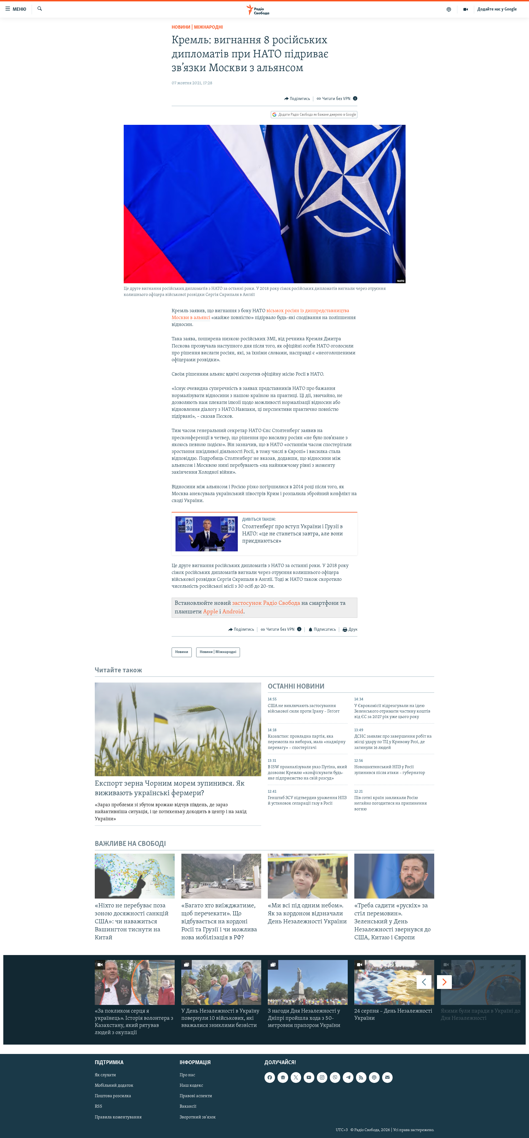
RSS (98, 1107)
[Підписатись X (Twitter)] (296, 1077)
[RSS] (361, 1077)
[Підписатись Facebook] (269, 1077)
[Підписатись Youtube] (309, 1077)
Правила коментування (118, 1117)
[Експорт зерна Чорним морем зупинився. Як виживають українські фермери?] (178, 729)
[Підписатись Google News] (282, 1077)
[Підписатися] (387, 1077)
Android (232, 612)
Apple (210, 612)
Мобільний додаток (114, 1086)
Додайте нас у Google (497, 9)
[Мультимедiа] (465, 9)
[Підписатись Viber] (335, 1077)
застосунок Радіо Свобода (266, 603)
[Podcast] (374, 1077)
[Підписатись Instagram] (322, 1077)
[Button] (297, 99)
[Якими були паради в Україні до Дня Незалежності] (481, 982)
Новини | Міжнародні (197, 27)
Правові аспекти (196, 1096)
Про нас (187, 1075)
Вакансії (188, 1107)
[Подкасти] (449, 9)
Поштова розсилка (113, 1096)
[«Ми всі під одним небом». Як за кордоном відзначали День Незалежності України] (308, 876)
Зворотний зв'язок (198, 1117)
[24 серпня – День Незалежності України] (394, 982)
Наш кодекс (191, 1086)
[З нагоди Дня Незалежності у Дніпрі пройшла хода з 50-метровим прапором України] (308, 982)
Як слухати (105, 1075)
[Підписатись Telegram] (348, 1077)
